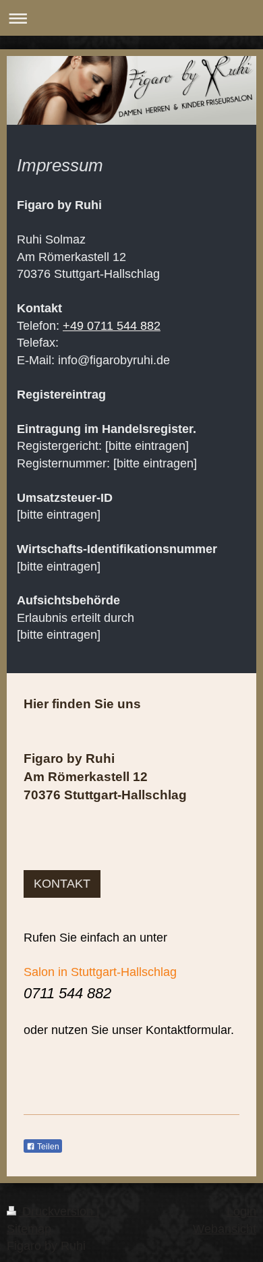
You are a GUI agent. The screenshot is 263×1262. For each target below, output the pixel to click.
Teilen (47, 1146)
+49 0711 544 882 (111, 326)
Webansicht (224, 1229)
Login (241, 1211)
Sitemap (29, 1229)
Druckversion (57, 1211)
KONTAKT (62, 883)
